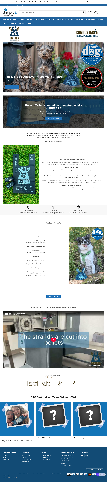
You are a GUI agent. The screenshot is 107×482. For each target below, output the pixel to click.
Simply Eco (25, 457)
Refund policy (6, 475)
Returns (5, 457)
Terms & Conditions (24, 473)
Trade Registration (7, 5)
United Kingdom (94, 469)
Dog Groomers (24, 5)
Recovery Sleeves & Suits (85, 19)
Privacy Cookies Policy (13, 473)
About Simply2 (26, 455)
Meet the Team (26, 459)
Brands (22, 23)
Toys (5, 23)
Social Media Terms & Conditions (38, 473)
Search (4, 473)
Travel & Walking (26, 19)
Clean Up (13, 23)
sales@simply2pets (49, 377)
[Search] (84, 12)
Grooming (39, 19)
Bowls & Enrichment (10, 19)
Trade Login (16, 5)
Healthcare (50, 19)
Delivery (5, 455)
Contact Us (101, 5)
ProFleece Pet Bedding (65, 19)
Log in (101, 19)
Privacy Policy (6, 459)
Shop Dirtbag (12, 87)
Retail (30, 23)
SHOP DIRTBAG (53, 296)
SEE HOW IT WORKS (53, 118)
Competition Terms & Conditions (55, 473)
